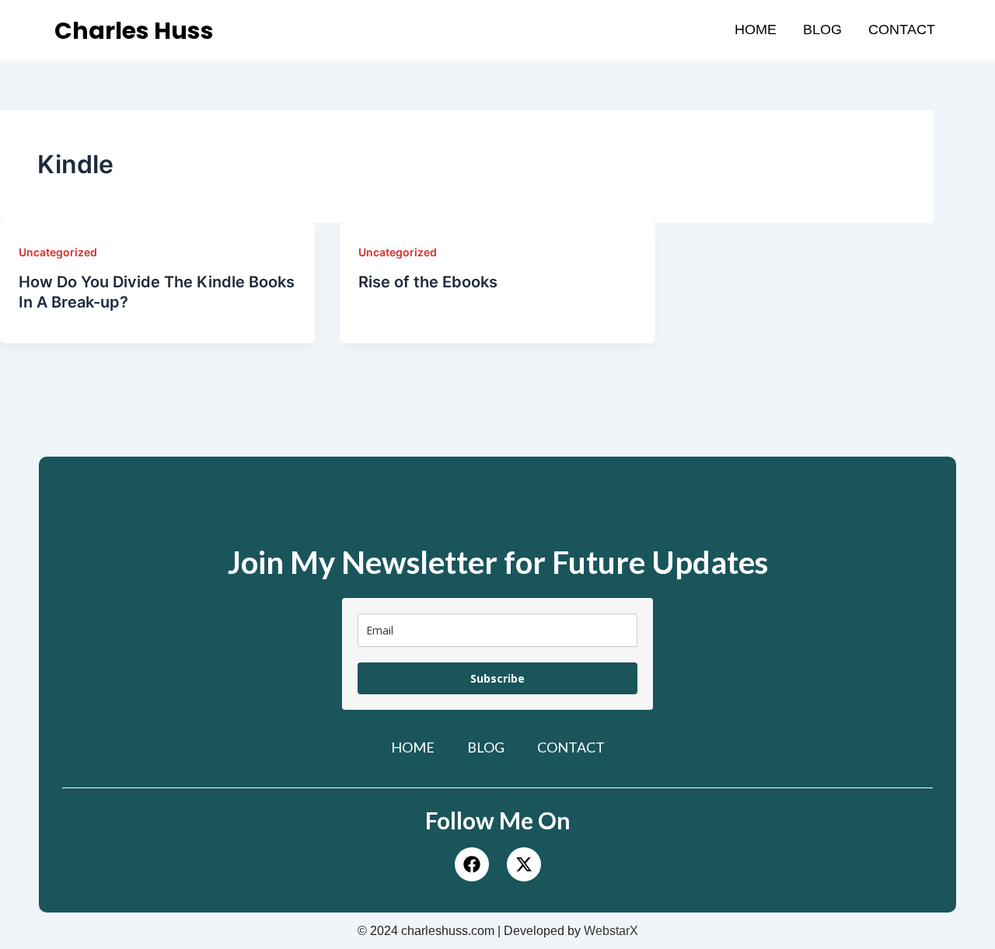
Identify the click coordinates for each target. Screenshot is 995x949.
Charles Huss (134, 30)
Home (756, 29)
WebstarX (611, 930)
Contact (901, 29)
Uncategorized (58, 252)
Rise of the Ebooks (428, 282)
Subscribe (497, 678)
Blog (822, 29)
